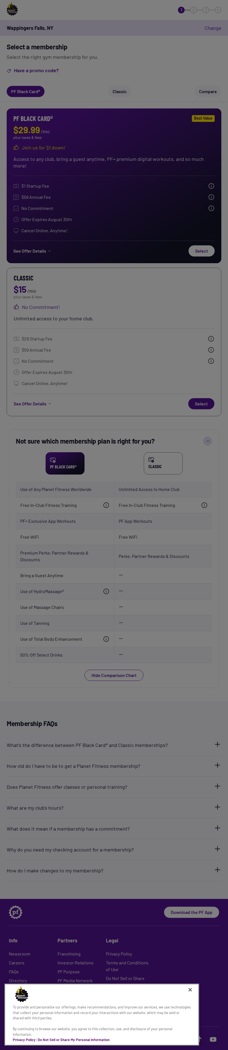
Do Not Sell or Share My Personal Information (74, 1039)
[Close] (190, 990)
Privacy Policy (24, 1039)
